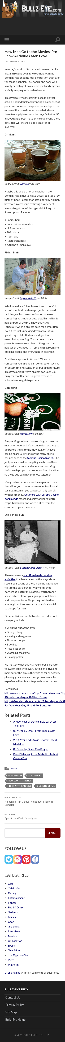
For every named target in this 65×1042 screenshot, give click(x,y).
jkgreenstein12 (28, 298)
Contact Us (12, 997)
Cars (10, 883)
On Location (15, 940)
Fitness (12, 902)
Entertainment (16, 897)
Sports (12, 945)
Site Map (11, 1012)
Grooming (14, 926)
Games (12, 916)
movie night (35, 775)
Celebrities (14, 888)
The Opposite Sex (18, 955)
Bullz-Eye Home (15, 1019)
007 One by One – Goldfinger (30, 749)
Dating (12, 893)
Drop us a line (12, 972)
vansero (24, 183)
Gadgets (13, 912)
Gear (11, 921)
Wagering (13, 964)
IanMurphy (26, 433)
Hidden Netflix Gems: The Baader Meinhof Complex (29, 801)
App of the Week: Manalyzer (21, 816)
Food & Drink (15, 907)
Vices (11, 959)
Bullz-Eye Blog (33, 1035)
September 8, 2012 (15, 61)
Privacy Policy (14, 1004)
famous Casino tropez (40, 457)
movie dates (15, 775)
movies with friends (20, 780)
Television (14, 950)
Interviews (14, 931)
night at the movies (19, 786)
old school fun (46, 786)
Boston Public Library (32, 567)
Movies (14, 768)
